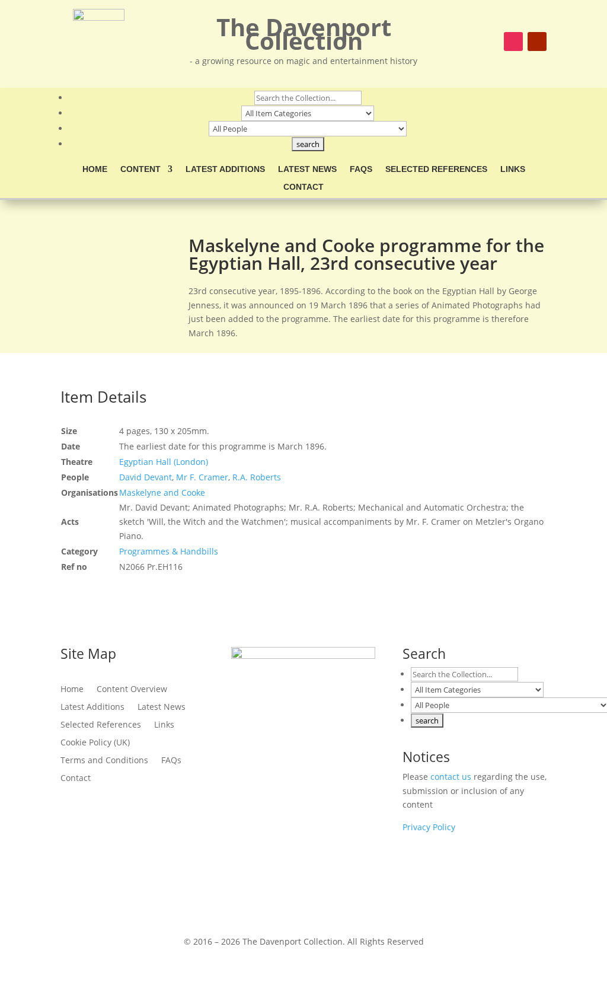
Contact (303, 187)
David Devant (145, 477)
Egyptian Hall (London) (163, 461)
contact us (450, 776)
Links (512, 169)
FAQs (361, 169)
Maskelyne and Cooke (162, 492)
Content (140, 169)
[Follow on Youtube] (537, 41)
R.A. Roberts (256, 477)
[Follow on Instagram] (513, 41)
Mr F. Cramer (202, 477)
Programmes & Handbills (168, 551)
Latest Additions (225, 169)
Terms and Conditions (104, 761)
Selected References (436, 169)
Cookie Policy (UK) (95, 743)
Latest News (307, 169)
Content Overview (132, 689)
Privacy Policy (428, 827)
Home (94, 169)
